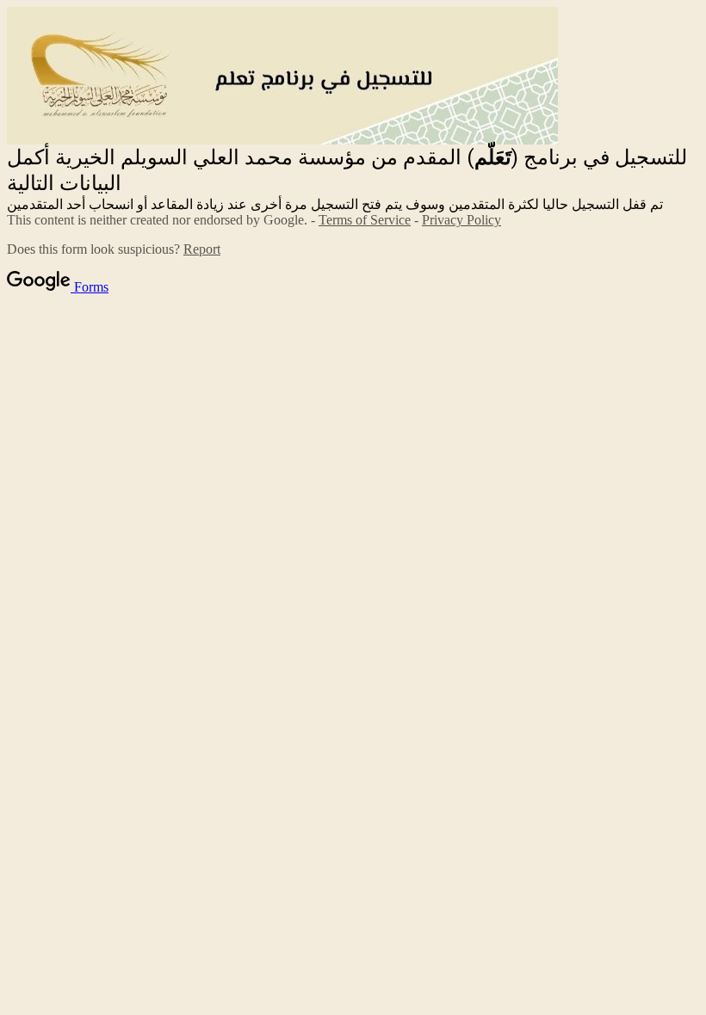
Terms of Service (365, 219)
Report (201, 249)
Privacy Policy (461, 219)
